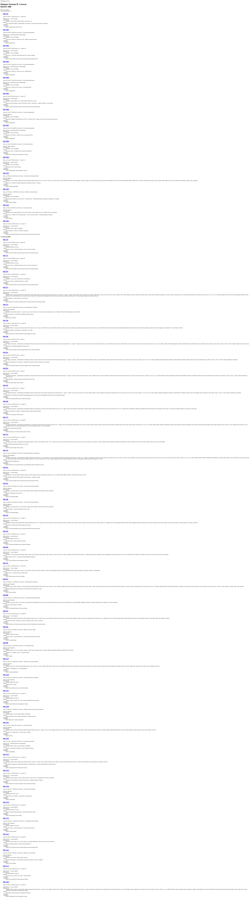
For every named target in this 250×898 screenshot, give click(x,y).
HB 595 (5, 531)
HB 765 (5, 563)
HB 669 (5, 547)
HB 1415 (6, 850)
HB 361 (5, 352)
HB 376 (5, 450)
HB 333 (5, 304)
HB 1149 (6, 675)
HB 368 (5, 401)
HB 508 (5, 499)
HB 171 (5, 255)
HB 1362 (6, 205)
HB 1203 (6, 173)
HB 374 (5, 434)
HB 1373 (6, 818)
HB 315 (5, 287)
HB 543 (5, 515)
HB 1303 (6, 189)
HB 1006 (6, 109)
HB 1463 (6, 221)
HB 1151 (6, 691)
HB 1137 (6, 659)
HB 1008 (6, 141)
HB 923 (5, 611)
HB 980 (5, 643)
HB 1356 (6, 802)
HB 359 (5, 14)
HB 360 (5, 336)
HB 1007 (6, 125)
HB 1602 (6, 882)
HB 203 (5, 271)
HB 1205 (6, 738)
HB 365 (5, 385)
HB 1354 (6, 786)
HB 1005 (6, 93)
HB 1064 (6, 157)
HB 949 (5, 627)
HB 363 (5, 368)
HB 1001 (6, 30)
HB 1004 (6, 77)
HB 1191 (6, 722)
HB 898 (5, 595)
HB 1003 (6, 61)
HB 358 (5, 320)
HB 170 (5, 239)
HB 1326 (6, 770)
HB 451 (5, 483)
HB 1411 (6, 834)
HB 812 (5, 579)
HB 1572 (6, 866)
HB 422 (5, 467)
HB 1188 (6, 706)
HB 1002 (6, 45)
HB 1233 (6, 754)
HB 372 (5, 417)
